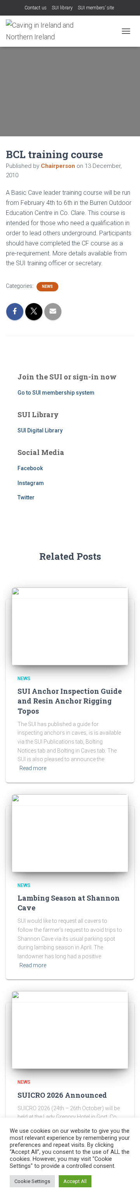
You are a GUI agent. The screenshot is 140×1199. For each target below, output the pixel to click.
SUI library (62, 8)
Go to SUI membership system (56, 393)
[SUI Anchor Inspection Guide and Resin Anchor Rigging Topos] (70, 625)
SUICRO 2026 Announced (62, 1095)
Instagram (31, 483)
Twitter (26, 497)
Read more (32, 768)
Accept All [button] (75, 1181)
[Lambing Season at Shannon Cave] (70, 832)
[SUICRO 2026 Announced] (70, 1029)
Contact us (35, 8)
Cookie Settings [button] (32, 1181)
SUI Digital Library (40, 430)
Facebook (30, 468)
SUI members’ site (96, 8)
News (47, 286)
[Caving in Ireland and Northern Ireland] (45, 31)
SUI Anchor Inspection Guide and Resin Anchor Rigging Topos (70, 700)
